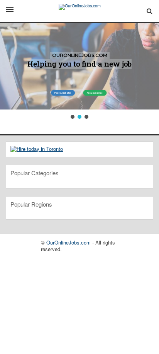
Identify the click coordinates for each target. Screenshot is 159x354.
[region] (79, 71)
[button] (72, 117)
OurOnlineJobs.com (68, 242)
